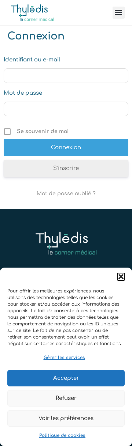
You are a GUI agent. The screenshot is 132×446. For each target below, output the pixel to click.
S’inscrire (66, 168)
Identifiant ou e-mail (32, 60)
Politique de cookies (62, 435)
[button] (121, 276)
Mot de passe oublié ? (66, 193)
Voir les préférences (66, 418)
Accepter (66, 378)
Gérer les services (64, 357)
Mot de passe (23, 93)
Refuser (66, 398)
